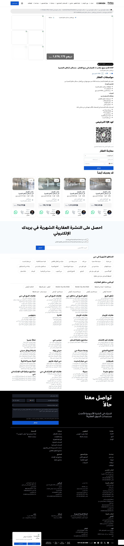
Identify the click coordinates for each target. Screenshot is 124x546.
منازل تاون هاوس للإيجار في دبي (79, 324)
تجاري (71, 3)
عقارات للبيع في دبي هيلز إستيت (79, 367)
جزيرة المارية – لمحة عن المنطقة (103, 286)
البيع (112, 437)
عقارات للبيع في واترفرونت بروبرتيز (27, 310)
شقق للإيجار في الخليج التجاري (106, 354)
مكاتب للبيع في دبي (56, 301)
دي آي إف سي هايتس (56, 384)
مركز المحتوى (44, 3)
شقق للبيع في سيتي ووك (55, 353)
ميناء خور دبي (95, 266)
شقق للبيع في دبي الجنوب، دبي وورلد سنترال (76, 307)
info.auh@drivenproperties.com (54, 496)
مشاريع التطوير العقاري (55, 451)
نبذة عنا (37, 3)
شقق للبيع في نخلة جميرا (81, 312)
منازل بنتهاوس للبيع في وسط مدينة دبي (26, 321)
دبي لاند (84, 261)
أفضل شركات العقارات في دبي (80, 375)
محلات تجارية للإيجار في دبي (80, 333)
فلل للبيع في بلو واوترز (108, 368)
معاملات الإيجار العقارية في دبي (105, 377)
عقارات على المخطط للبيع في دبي (105, 344)
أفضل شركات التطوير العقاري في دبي (104, 381)
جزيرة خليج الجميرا (68, 266)
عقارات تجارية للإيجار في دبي (80, 330)
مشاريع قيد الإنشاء (56, 457)
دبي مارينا (108, 261)
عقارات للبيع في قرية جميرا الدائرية (27, 301)
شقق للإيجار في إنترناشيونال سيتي (27, 354)
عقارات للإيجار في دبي (104, 10)
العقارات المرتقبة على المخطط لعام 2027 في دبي (24, 378)
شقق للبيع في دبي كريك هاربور (80, 301)
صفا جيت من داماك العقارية (54, 381)
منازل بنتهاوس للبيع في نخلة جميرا (27, 324)
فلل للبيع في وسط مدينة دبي (80, 358)
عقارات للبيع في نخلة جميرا (29, 346)
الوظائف (30, 3)
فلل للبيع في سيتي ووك (55, 358)
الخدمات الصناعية (57, 445)
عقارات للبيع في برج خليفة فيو (28, 305)
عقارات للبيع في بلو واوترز (107, 367)
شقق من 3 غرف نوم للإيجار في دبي (105, 323)
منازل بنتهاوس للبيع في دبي (54, 303)
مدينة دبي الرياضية (45, 271)
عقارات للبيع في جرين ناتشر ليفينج (27, 307)
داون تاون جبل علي (94, 271)
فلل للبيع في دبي (57, 298)
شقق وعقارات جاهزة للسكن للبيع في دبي (77, 342)
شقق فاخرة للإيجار (57, 323)
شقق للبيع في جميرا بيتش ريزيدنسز (79, 309)
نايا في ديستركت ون (56, 377)
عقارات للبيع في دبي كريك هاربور (53, 367)
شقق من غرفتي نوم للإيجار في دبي (105, 321)
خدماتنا (52, 3)
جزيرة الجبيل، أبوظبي (91, 291)
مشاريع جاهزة (58, 460)
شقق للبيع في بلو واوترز (107, 363)
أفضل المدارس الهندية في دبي (80, 374)
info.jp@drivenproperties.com (81, 536)
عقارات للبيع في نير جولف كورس (28, 309)
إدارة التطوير (77, 3)
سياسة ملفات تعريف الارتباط (48, 543)
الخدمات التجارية (57, 442)
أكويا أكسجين (108, 271)
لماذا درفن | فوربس (82, 434)
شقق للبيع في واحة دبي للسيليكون (79, 305)
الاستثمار (64, 3)
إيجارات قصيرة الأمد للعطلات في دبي (78, 337)
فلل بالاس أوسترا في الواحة (55, 388)
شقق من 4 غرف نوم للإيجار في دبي (105, 324)
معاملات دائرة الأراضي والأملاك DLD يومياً (103, 379)
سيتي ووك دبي (73, 261)
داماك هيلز (23, 271)
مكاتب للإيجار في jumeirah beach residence (74, 10)
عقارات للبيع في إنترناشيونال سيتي (27, 356)
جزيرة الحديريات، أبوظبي (74, 291)
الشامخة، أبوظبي (107, 291)
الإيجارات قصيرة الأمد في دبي (80, 335)
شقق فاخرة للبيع (57, 319)
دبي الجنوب (59, 271)
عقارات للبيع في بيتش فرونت (28, 303)
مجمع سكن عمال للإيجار (107, 374)
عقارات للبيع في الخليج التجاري (106, 356)
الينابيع (82, 271)
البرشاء (33, 271)
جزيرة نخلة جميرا (96, 261)
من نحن (111, 457)
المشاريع (59, 3)
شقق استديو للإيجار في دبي (106, 317)
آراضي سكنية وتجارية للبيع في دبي (53, 312)
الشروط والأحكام (68, 543)
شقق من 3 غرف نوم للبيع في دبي (105, 303)
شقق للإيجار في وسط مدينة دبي (79, 354)
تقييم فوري (14, 3)
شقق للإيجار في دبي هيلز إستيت (79, 365)
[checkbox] (87, 239)
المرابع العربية (54, 266)
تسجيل (40, 247)
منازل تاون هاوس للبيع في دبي (54, 300)
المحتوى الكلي (84, 457)
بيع (87, 3)
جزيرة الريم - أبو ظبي (57, 291)
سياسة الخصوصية (62, 543)
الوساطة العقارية (57, 439)
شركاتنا (111, 463)
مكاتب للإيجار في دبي (92, 10)
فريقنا (111, 460)
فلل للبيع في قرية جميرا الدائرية (28, 368)
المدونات (85, 463)
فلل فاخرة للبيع (57, 321)
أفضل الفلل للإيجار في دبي (81, 323)
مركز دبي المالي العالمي (57, 261)
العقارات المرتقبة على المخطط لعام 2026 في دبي (24, 376)
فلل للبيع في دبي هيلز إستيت (80, 368)
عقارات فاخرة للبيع (57, 317)
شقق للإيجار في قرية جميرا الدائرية (27, 365)
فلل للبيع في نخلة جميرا (30, 347)
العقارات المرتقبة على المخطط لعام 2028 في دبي (24, 380)
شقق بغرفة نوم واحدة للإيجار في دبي (104, 319)
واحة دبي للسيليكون (24, 266)
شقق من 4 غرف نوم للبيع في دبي (105, 305)
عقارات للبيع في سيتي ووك (54, 356)
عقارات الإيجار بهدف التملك (106, 375)
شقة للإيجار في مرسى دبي (55, 344)
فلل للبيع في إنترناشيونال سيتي (28, 358)
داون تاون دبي (82, 266)
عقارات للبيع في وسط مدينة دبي (79, 356)
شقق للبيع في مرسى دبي (81, 303)
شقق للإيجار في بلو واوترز (107, 365)
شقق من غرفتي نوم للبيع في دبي (105, 301)
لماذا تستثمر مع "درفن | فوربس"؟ (26, 434)
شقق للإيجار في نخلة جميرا (29, 344)
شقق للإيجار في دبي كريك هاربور (53, 365)
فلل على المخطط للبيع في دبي (106, 346)
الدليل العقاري (84, 381)
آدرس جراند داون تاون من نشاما (53, 383)
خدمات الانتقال (57, 434)
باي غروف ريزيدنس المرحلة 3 (54, 374)
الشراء (111, 434)
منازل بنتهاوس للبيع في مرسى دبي (27, 323)
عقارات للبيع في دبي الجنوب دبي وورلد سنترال (24, 300)
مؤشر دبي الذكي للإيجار (82, 379)
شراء (92, 3)
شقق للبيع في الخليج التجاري (106, 353)
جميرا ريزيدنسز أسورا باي (55, 379)
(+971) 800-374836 (28, 490)
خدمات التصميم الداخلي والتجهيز (52, 448)
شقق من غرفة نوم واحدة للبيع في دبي (104, 300)
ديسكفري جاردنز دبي (40, 266)
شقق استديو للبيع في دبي (107, 298)
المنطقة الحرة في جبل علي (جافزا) (102, 276)
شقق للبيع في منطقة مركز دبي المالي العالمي (76, 298)
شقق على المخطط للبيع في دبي (105, 342)
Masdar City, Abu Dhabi (82, 286)
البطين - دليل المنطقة (44, 286)
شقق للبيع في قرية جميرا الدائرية (79, 310)
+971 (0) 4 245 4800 (29, 489)
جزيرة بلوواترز (107, 266)
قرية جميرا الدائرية (41, 261)
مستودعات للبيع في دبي (55, 309)
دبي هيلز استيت (26, 261)
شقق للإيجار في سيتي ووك (55, 354)
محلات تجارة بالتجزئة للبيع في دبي (53, 307)
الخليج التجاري (71, 271)
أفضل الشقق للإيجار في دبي (80, 319)
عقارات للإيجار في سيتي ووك (80, 321)
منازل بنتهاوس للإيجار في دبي (80, 317)
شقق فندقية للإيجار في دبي (80, 326)
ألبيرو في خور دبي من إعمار (55, 386)
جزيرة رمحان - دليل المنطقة (39, 291)
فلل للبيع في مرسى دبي (55, 347)
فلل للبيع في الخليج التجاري (106, 358)
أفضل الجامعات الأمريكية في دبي (79, 377)
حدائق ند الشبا (57, 375)
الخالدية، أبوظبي (29, 286)
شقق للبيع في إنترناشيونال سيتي (28, 353)
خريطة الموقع (56, 543)
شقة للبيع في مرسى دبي (55, 342)
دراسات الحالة (84, 437)
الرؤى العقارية (84, 460)
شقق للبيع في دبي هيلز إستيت (80, 363)
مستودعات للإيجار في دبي (81, 331)
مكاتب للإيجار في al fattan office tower (51, 10)
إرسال (98, 168)
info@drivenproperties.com (29, 494)
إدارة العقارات (58, 437)
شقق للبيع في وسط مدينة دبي (80, 300)
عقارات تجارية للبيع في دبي (54, 310)
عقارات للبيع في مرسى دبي (29, 298)
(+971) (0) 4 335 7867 (106, 505)
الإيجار (84, 3)
